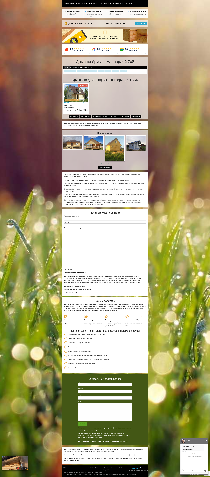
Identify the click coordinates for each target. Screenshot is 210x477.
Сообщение (81, 401)
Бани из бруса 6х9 (136, 116)
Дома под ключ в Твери (80, 23)
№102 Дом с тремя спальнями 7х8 (75, 103)
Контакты (129, 3)
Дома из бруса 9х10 (85, 116)
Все (90, 67)
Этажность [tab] (83, 67)
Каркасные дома (81, 3)
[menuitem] (69, 3)
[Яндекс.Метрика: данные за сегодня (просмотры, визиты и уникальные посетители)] (143, 468)
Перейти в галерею (105, 167)
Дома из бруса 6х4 (74, 116)
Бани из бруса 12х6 (124, 116)
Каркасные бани (106, 3)
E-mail (79, 395)
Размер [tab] (74, 67)
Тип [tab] (67, 67)
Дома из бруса (69, 3)
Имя (79, 382)
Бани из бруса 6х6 (113, 116)
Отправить (82, 424)
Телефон (80, 388)
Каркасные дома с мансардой (100, 116)
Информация (117, 3)
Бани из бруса (93, 3)
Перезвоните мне (141, 23)
